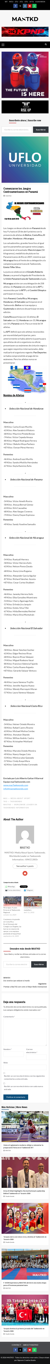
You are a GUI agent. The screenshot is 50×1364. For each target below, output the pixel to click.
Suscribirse (39, 964)
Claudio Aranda (9, 1196)
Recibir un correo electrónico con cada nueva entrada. (23, 1088)
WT (6, 2)
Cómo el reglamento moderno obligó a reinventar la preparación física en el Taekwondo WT (23, 1146)
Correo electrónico (31, 1050)
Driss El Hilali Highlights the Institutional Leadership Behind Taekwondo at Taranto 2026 (24, 1192)
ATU (21, 2)
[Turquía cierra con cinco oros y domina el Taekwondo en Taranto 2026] (25, 1218)
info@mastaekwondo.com (15, 788)
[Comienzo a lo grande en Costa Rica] (13, 927)
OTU (26, 2)
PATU (11, 2)
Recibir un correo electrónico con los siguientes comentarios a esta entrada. (24, 1077)
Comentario (9, 1016)
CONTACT (16, 1345)
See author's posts (25, 866)
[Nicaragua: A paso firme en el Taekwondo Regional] (12, 901)
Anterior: (16, 979)
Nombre (7, 1049)
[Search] (45, 44)
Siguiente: (25, 985)
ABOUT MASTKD (30, 1345)
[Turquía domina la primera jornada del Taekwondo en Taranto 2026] (25, 1310)
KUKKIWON (40, 2)
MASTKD (8, 196)
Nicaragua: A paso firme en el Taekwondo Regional (11, 910)
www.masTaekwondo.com (15, 785)
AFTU (31, 2)
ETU (16, 2)
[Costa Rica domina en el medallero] (33, 901)
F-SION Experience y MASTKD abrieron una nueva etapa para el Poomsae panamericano (24, 1284)
